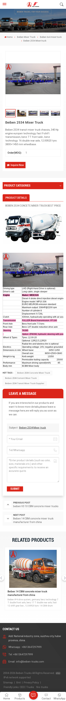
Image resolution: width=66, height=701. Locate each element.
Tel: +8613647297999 (20, 654)
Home (9, 37)
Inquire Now (17, 165)
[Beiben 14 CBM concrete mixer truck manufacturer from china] (33, 569)
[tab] (16, 197)
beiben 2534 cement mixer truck (21, 378)
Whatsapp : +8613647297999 (25, 647)
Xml (18, 682)
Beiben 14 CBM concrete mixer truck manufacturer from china (27, 593)
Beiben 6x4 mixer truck (51, 37)
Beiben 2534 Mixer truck (32, 427)
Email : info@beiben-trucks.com (26, 661)
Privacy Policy (31, 682)
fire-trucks (42, 687)
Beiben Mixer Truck (26, 37)
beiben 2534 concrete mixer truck (33, 373)
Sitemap (8, 682)
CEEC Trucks (27, 687)
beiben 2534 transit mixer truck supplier (24, 383)
